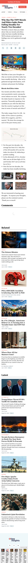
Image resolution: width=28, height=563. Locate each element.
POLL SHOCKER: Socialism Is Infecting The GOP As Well (12, 291)
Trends (3, 17)
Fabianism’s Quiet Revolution (13, 514)
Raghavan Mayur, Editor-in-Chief (10, 43)
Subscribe (22, 6)
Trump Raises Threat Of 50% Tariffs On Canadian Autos (12, 400)
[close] (26, 2)
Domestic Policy (11, 17)
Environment (5, 434)
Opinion (3, 512)
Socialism (4, 288)
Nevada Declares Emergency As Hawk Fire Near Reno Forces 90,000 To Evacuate (12, 439)
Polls (15, 12)
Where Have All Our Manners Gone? (9, 353)
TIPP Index (22, 12)
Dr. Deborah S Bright (7, 366)
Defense (3, 474)
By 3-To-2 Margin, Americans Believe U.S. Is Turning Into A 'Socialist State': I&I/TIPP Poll (13, 322)
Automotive (4, 397)
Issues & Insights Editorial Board (10, 295)
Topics (10, 12)
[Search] (16, 6)
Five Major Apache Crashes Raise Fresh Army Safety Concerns (10, 478)
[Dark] (14, 7)
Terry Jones (4, 326)
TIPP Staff (4, 265)
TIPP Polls (4, 350)
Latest (3, 12)
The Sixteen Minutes (9, 252)
